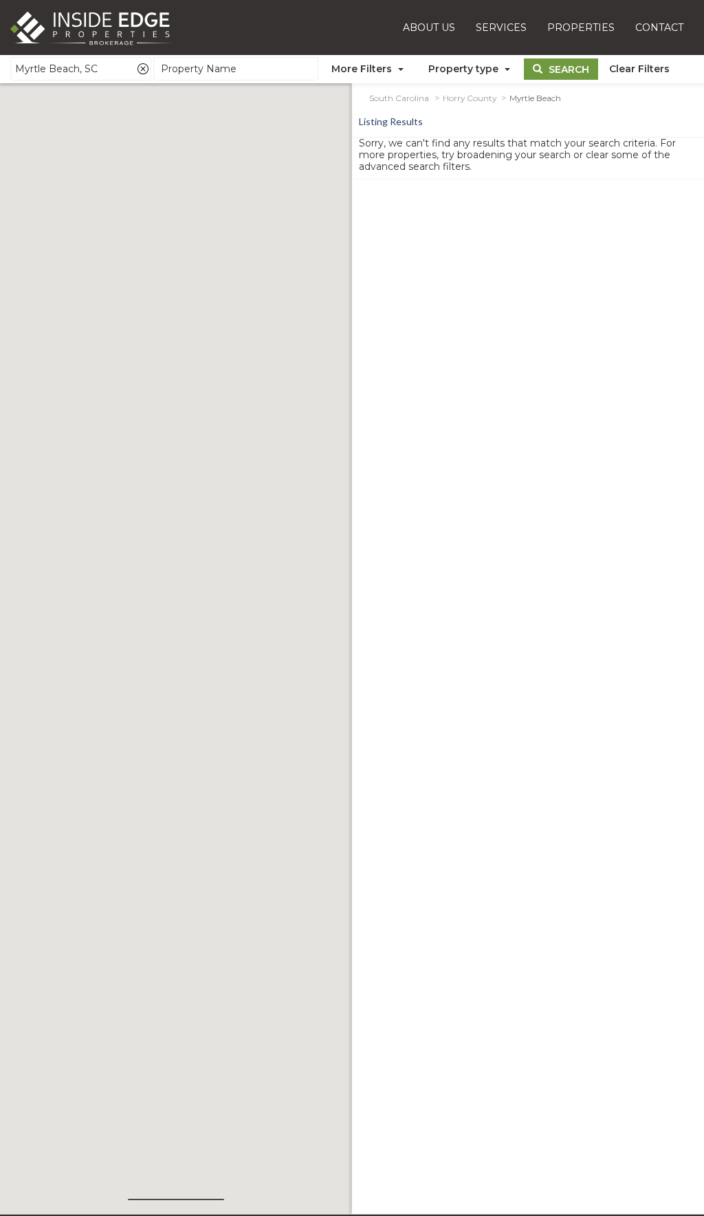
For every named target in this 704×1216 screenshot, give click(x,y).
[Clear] (143, 69)
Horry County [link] (469, 98)
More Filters (363, 69)
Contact (659, 27)
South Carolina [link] (399, 98)
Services (501, 27)
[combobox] (80, 68)
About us (429, 27)
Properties (581, 27)
